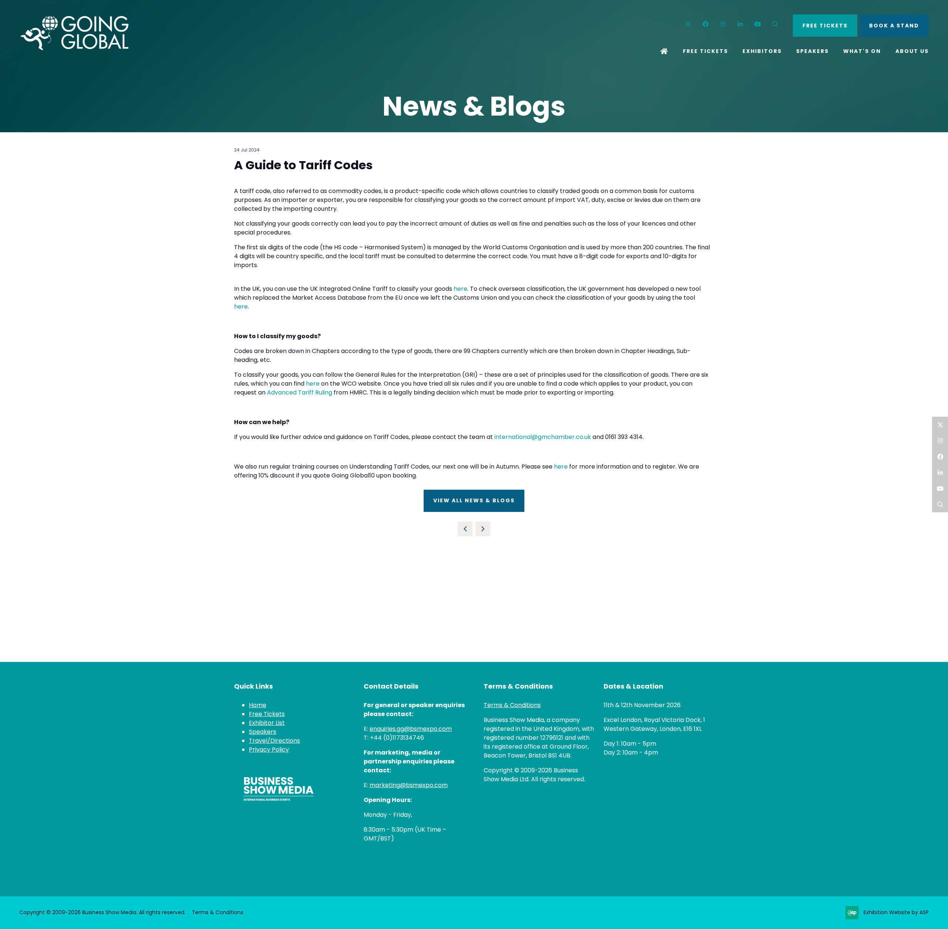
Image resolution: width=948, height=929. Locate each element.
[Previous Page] (465, 529)
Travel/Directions (274, 740)
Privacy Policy (269, 749)
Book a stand (894, 25)
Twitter (688, 24)
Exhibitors (762, 51)
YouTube (758, 24)
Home (664, 51)
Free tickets (825, 25)
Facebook (706, 24)
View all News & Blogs (474, 500)
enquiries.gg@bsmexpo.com (411, 729)
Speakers (812, 51)
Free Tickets (705, 51)
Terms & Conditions (512, 705)
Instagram (723, 24)
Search (775, 24)
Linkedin (740, 24)
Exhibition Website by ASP (896, 912)
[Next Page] (482, 529)
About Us (912, 51)
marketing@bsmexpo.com (409, 785)
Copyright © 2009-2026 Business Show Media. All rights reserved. (102, 912)
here (460, 288)
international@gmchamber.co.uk (542, 437)
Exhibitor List (267, 723)
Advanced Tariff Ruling (299, 392)
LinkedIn (940, 472)
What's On (862, 51)
